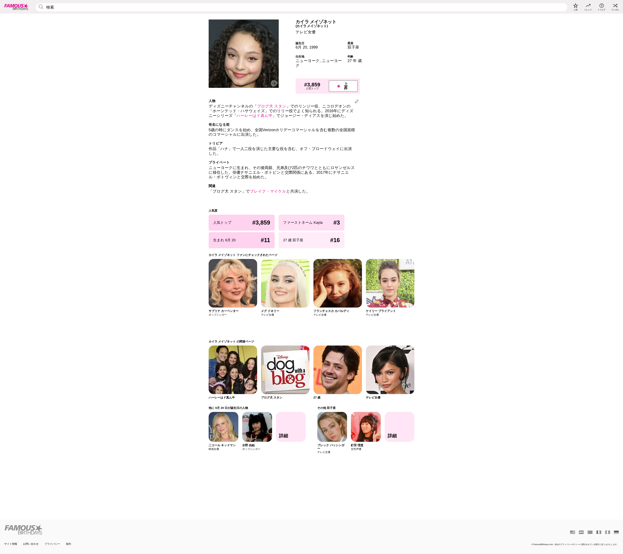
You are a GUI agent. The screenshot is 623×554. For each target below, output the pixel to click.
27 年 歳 (355, 60)
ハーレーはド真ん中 (254, 115)
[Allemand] (616, 532)
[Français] (598, 532)
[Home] (157, 529)
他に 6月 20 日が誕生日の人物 (228, 407)
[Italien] (607, 532)
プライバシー (52, 543)
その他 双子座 (326, 407)
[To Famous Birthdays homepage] (16, 6)
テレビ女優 (306, 32)
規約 (68, 543)
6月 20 (301, 47)
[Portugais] (590, 532)
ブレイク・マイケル (268, 191)
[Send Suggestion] (356, 102)
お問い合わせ (31, 543)
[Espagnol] (581, 532)
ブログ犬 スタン (271, 106)
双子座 (353, 47)
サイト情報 (10, 543)
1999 (313, 47)
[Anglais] (572, 532)
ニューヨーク (308, 60)
